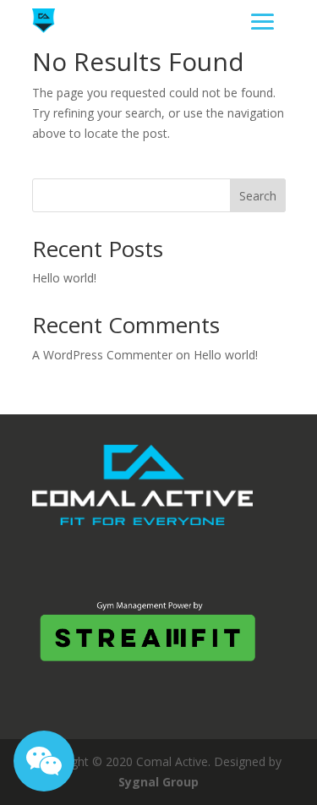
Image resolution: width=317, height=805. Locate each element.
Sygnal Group (158, 782)
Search (257, 196)
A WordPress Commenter (102, 355)
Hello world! (64, 278)
